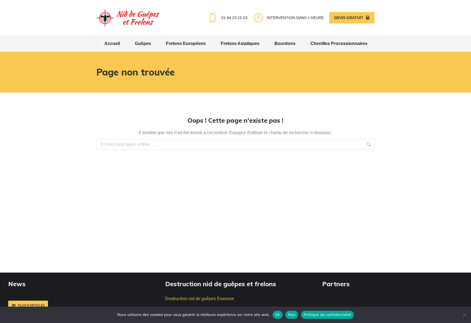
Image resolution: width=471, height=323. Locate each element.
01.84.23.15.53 (234, 18)
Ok (277, 314)
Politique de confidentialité (327, 314)
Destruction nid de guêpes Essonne (199, 298)
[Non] (464, 315)
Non (291, 314)
